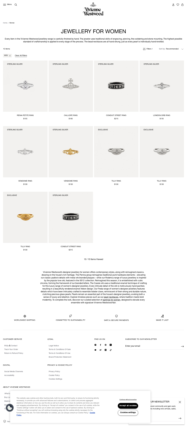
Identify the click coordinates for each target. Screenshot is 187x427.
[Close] (179, 402)
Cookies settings (128, 413)
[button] (10, 408)
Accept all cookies (128, 406)
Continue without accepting (127, 399)
